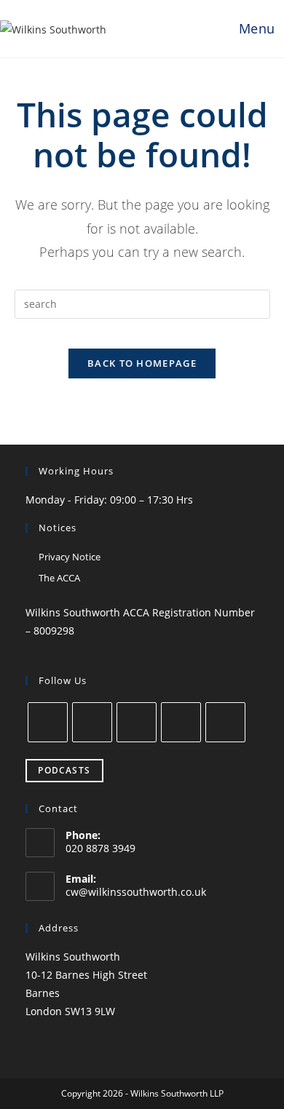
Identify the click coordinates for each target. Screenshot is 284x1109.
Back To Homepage (142, 363)
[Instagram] (92, 722)
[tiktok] (225, 722)
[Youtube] (181, 722)
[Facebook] (48, 722)
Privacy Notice (69, 556)
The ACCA (59, 577)
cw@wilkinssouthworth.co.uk (136, 892)
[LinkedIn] (137, 722)
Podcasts (64, 770)
